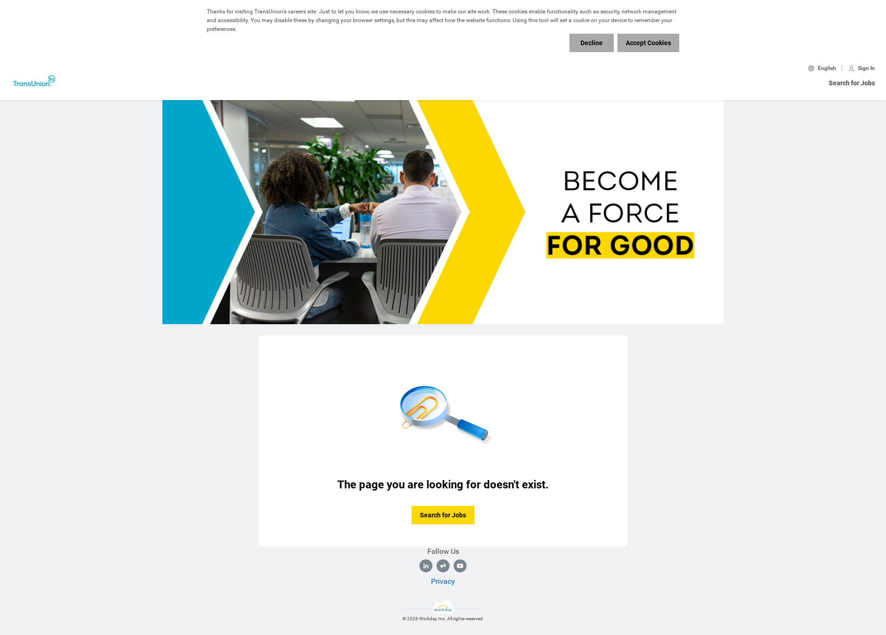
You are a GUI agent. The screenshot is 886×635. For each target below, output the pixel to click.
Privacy (443, 581)
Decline (592, 43)
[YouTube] (460, 565)
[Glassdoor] (443, 565)
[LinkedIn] (425, 565)
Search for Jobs (852, 83)
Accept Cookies (648, 43)
